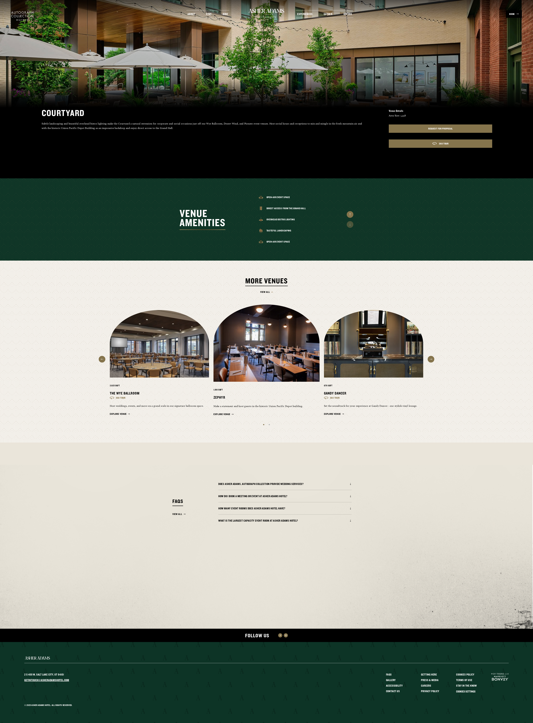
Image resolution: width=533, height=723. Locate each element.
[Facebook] (280, 635)
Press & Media (429, 680)
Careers (426, 685)
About (191, 14)
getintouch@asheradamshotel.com (46, 680)
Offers (348, 14)
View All (265, 292)
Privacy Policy (430, 691)
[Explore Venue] (159, 344)
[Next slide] (350, 214)
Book (512, 14)
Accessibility (394, 685)
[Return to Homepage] (266, 13)
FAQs (389, 674)
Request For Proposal (440, 128)
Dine (225, 14)
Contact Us (393, 691)
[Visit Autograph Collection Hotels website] (22, 15)
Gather (328, 14)
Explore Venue (118, 414)
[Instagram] (286, 635)
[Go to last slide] (102, 359)
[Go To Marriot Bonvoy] (500, 676)
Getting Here (429, 674)
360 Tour (444, 143)
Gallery (391, 680)
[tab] (263, 424)
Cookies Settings (466, 691)
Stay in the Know (466, 685)
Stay (209, 14)
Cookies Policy (465, 674)
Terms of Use (464, 680)
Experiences (305, 14)
